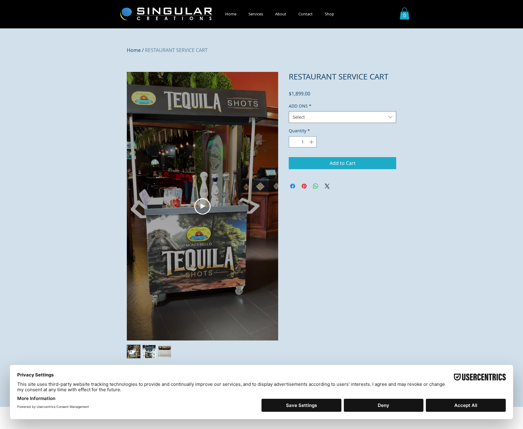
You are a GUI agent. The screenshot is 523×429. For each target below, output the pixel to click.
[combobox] (342, 117)
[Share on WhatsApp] (315, 186)
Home (134, 50)
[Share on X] (327, 186)
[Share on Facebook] (292, 186)
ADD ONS (300, 106)
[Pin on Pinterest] (304, 186)
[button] (255, 14)
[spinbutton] (302, 142)
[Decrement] (293, 142)
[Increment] (312, 142)
